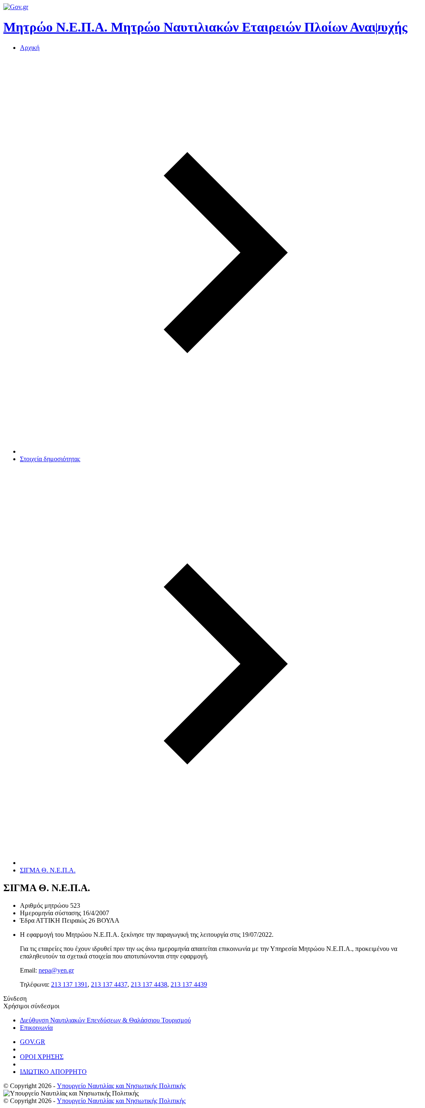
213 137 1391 (69, 984)
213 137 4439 (189, 984)
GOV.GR (32, 1041)
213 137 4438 (149, 984)
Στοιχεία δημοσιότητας (50, 458)
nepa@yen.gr (56, 970)
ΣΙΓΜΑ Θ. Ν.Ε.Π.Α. (48, 870)
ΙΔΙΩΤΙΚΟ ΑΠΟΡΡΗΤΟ (53, 1071)
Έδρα (27, 920)
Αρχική (29, 47)
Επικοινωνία (36, 1027)
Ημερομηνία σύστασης (50, 912)
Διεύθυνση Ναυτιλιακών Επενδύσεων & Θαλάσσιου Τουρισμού (105, 1020)
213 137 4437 (109, 984)
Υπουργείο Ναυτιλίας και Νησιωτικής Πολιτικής (121, 1085)
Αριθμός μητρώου (44, 905)
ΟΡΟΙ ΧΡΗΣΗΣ (42, 1056)
